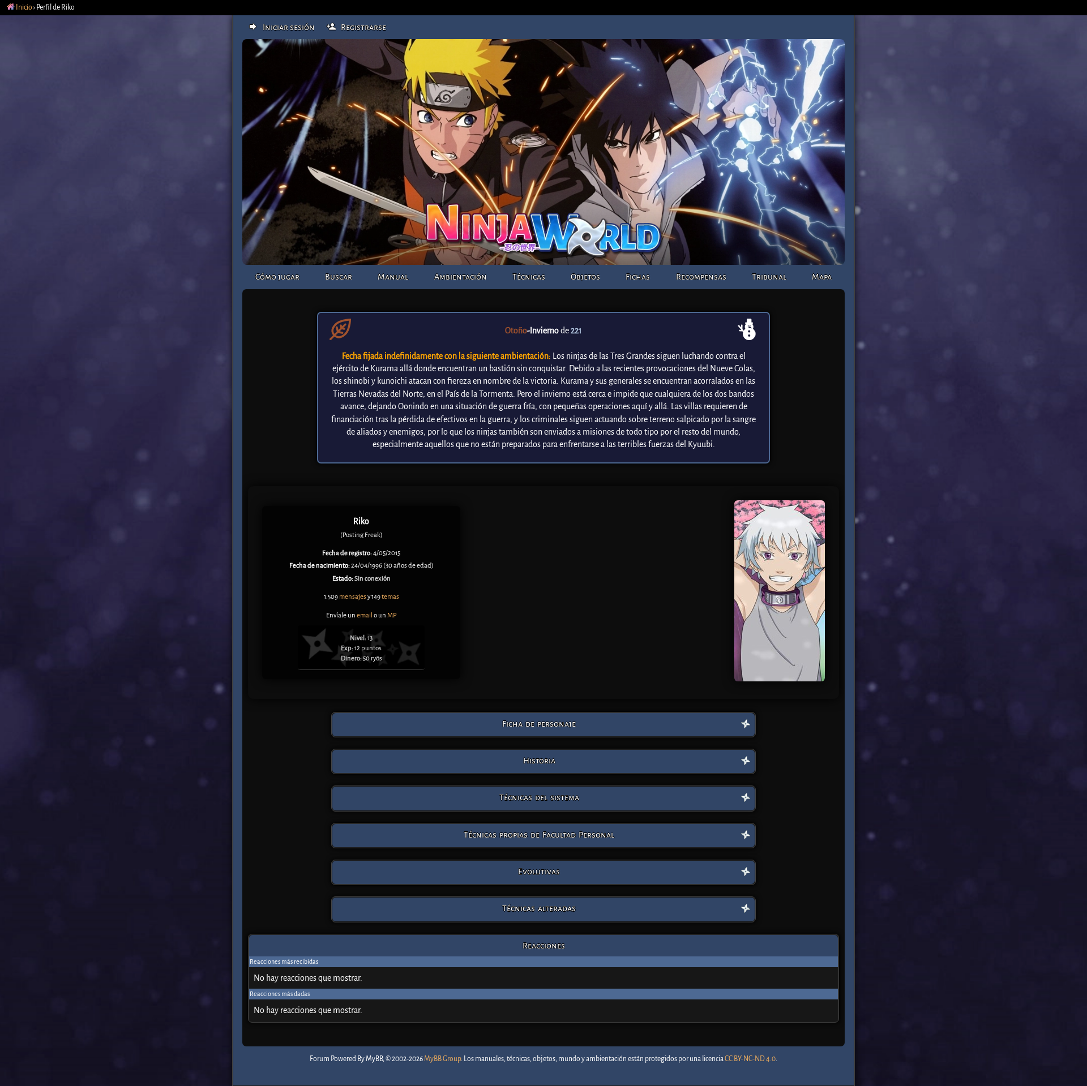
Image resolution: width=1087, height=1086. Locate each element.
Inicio (23, 7)
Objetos (585, 276)
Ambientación (460, 276)
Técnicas (528, 276)
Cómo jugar (277, 276)
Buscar (338, 276)
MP (392, 615)
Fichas (638, 276)
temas (390, 596)
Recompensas (701, 276)
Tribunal (769, 276)
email (365, 615)
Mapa (822, 276)
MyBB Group (442, 1059)
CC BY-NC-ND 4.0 (750, 1059)
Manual (393, 276)
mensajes (352, 596)
